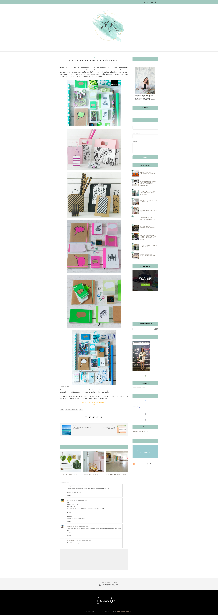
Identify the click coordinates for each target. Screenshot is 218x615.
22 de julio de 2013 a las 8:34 (82, 486)
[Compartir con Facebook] (86, 417)
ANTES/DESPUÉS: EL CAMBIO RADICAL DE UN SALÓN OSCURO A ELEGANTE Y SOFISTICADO (148, 183)
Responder (69, 495)
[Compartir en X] (90, 417)
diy (94, 57)
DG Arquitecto (71, 486)
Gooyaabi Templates (125, 611)
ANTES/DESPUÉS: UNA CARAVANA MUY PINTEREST (148, 218)
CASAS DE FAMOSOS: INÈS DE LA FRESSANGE (148, 246)
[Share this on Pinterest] (93, 417)
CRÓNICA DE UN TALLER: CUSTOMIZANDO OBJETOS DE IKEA (148, 210)
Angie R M (69, 526)
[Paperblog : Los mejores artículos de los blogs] (137, 408)
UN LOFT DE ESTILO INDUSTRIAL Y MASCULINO (147, 227)
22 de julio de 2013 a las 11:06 (79, 500)
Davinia (69, 500)
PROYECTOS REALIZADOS (140, 434)
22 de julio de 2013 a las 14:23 (80, 526)
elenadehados (71, 540)
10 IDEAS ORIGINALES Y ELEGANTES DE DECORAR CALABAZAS (147, 174)
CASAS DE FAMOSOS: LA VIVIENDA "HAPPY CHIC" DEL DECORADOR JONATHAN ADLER (148, 237)
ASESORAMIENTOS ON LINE (141, 431)
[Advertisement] (143, 306)
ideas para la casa (71, 409)
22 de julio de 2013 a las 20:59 (83, 540)
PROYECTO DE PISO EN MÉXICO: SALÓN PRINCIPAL (148, 254)
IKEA (81, 409)
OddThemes (99, 611)
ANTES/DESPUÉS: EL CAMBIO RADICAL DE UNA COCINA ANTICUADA (148, 193)
